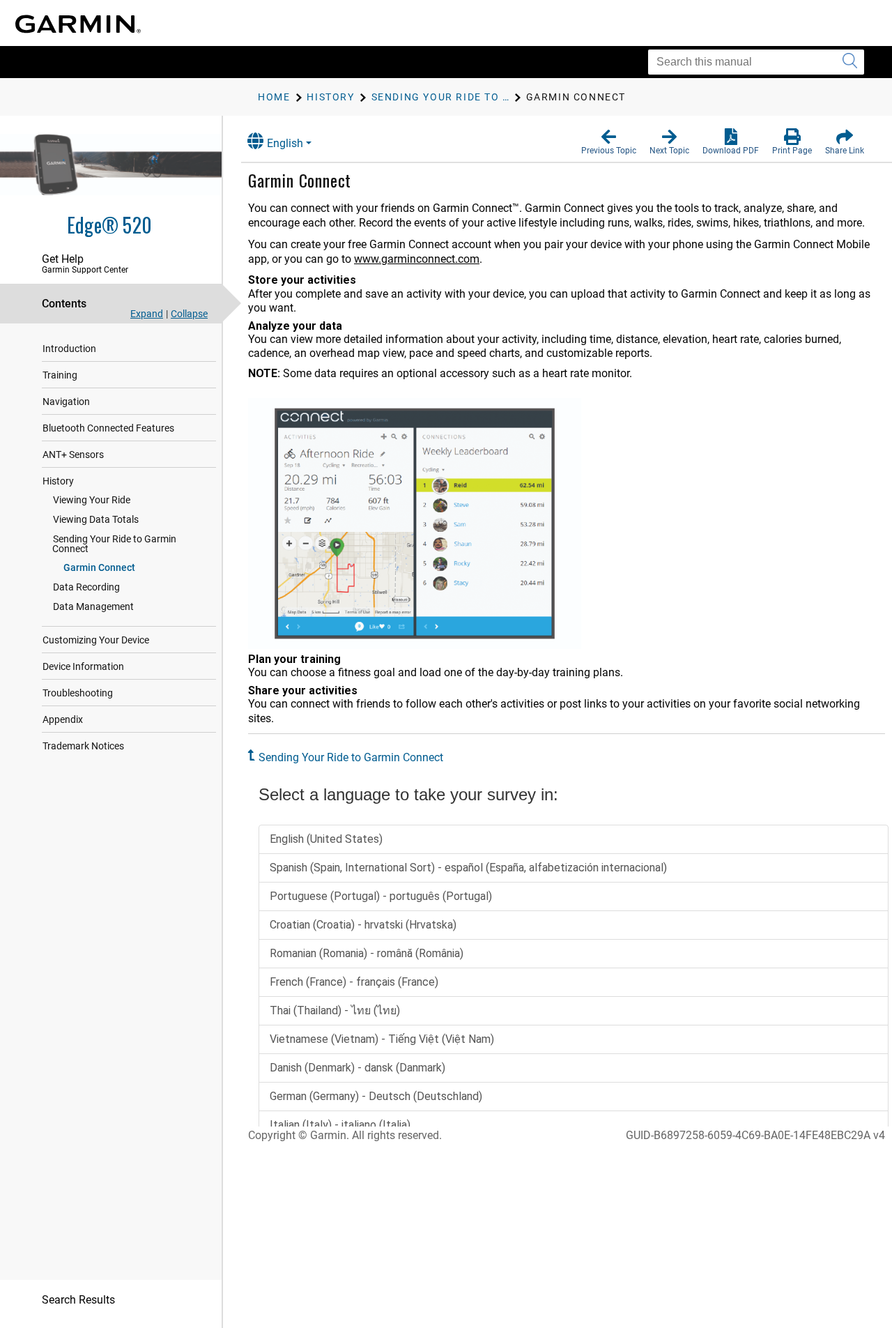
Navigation (66, 401)
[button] (608, 142)
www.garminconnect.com (416, 259)
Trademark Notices (83, 745)
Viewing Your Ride (91, 499)
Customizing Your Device (96, 640)
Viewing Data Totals (96, 519)
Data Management (93, 606)
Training (60, 375)
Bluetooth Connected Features (108, 428)
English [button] (285, 143)
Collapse (189, 313)
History (58, 481)
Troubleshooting (78, 693)
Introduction (69, 348)
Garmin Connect (99, 567)
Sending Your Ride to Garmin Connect (114, 543)
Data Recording (86, 587)
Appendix (63, 719)
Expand (146, 313)
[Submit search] (850, 62)
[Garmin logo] (78, 24)
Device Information (83, 666)
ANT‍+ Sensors (73, 454)
